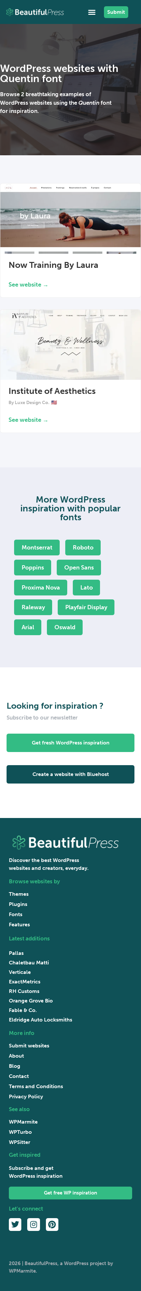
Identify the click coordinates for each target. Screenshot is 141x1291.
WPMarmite (23, 1122)
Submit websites (29, 1046)
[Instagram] (33, 1224)
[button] (92, 12)
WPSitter (19, 1142)
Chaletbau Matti (29, 962)
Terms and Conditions (36, 1086)
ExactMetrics (24, 982)
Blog (14, 1066)
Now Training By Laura (53, 265)
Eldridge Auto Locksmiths (40, 1020)
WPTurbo (20, 1132)
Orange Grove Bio (31, 1001)
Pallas (16, 953)
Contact (19, 1076)
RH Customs (24, 991)
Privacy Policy (26, 1096)
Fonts (15, 914)
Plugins (18, 904)
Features (19, 924)
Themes (19, 894)
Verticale (20, 972)
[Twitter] (15, 1224)
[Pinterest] (52, 1224)
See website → (29, 284)
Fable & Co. (23, 1010)
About (16, 1056)
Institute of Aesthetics (52, 391)
